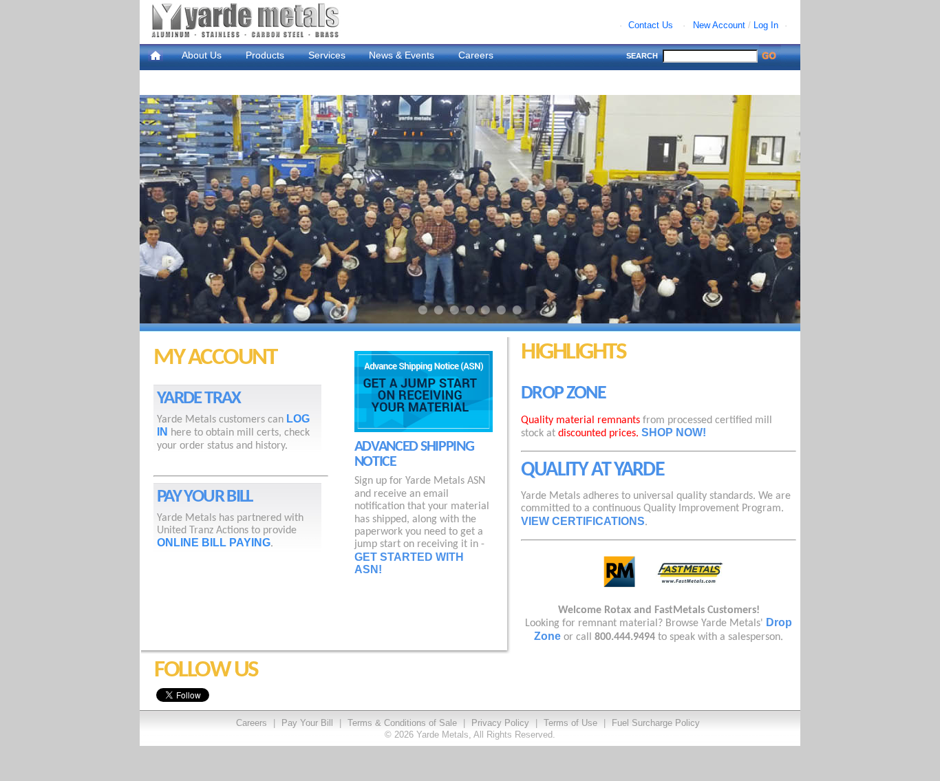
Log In (766, 25)
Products (265, 55)
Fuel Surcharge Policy (656, 723)
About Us (202, 55)
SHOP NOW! (673, 432)
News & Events (401, 55)
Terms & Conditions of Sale (402, 723)
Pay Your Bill (307, 723)
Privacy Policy (500, 723)
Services (326, 55)
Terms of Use (570, 723)
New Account (719, 25)
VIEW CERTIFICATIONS (583, 521)
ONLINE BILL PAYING (213, 542)
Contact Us (650, 25)
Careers (475, 55)
